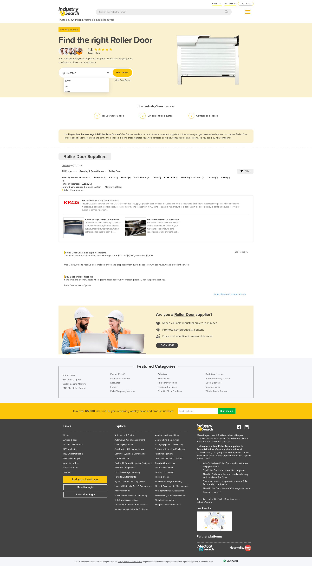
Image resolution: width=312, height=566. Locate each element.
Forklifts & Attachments (125, 477)
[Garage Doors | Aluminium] (94, 215)
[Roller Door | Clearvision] (155, 215)
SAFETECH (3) (171, 177)
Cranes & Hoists (122, 458)
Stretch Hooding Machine (218, 378)
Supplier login (85, 487)
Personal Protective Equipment (168, 458)
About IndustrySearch (73, 444)
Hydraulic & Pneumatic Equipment (130, 481)
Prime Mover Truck (167, 382)
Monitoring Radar (113, 187)
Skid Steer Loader (214, 374)
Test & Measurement (164, 467)
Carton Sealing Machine (74, 384)
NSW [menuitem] (68, 81)
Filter (247, 171)
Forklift (113, 387)
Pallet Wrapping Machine (122, 391)
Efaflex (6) (125, 177)
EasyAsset (239, 488)
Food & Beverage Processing (127, 472)
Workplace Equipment (164, 500)
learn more (167, 345)
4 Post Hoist (69, 375)
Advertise (245, 3)
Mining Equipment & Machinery (169, 444)
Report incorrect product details (230, 294)
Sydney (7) (87, 183)
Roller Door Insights (74, 190)
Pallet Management (164, 454)
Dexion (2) (213, 177)
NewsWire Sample (71, 458)
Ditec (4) (157, 177)
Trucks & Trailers (162, 477)
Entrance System (92, 187)
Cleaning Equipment (124, 444)
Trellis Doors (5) (141, 177)
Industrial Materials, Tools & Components (133, 486)
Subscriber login (85, 494)
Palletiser (162, 374)
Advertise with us (71, 463)
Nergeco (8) (100, 177)
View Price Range (123, 80)
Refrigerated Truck (167, 387)
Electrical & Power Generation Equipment (133, 463)
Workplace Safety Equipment (168, 504)
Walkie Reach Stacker (216, 391)
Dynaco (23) (85, 177)
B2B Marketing (70, 449)
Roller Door (115, 171)
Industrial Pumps (122, 490)
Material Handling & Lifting (167, 435)
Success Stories (70, 467)
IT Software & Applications (126, 500)
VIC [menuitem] (67, 86)
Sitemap (67, 472)
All (63, 180)
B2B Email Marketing (73, 454)
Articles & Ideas (70, 440)
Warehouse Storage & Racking (168, 481)
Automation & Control (124, 435)
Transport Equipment (164, 472)
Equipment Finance (120, 378)
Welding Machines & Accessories (169, 490)
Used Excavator (213, 382)
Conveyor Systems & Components (130, 454)
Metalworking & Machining (167, 440)
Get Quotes (122, 72)
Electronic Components (125, 467)
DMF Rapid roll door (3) (192, 177)
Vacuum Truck (213, 387)
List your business (85, 479)
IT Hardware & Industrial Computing (131, 495)
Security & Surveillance (92, 171)
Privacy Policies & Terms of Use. (130, 562)
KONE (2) (225, 177)
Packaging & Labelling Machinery (170, 449)
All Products (68, 171)
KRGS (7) (113, 177)
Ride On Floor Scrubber (170, 391)
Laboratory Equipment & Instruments (131, 504)
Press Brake (164, 378)
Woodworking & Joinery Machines (170, 495)
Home (66, 435)
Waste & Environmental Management (171, 486)
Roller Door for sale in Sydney (77, 285)
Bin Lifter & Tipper (72, 379)
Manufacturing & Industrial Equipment (132, 509)
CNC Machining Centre (74, 388)
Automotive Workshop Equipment (130, 440)
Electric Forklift (117, 374)
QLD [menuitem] (67, 92)
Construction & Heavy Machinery (129, 449)
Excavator (115, 382)
